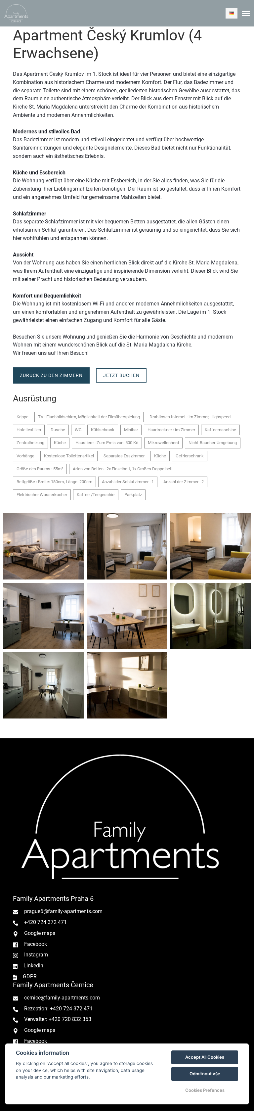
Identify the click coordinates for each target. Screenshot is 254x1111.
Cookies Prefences (205, 1090)
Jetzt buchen (121, 375)
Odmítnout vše (205, 1073)
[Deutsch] (231, 13)
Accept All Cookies (204, 1057)
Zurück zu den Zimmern (51, 375)
